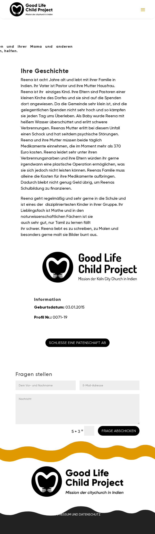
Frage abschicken (119, 431)
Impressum (63, 514)
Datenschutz (90, 514)
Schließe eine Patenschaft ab (77, 343)
